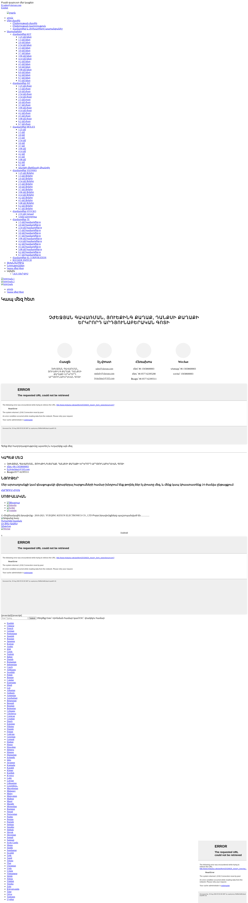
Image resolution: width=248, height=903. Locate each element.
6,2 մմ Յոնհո (25, 206)
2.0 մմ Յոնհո (25, 178)
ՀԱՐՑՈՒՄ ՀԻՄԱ (10, 490)
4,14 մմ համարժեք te (30, 241)
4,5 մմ (21, 157)
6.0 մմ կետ (24, 72)
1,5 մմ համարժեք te (29, 222)
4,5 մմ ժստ (24, 116)
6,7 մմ (21, 165)
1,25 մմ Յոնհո (26, 173)
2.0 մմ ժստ (24, 91)
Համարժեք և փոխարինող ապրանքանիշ (38, 29)
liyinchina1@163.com (104, 378)
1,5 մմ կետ (24, 39)
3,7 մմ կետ (24, 53)
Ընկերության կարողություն (29, 26)
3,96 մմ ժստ (25, 108)
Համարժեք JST (21, 83)
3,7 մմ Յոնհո (25, 189)
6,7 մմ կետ (24, 78)
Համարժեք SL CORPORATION (29, 257)
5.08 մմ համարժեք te (30, 249)
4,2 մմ (21, 154)
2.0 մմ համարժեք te (29, 225)
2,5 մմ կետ (24, 48)
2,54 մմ (22, 140)
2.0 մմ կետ (24, 42)
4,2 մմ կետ (24, 61)
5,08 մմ (22, 159)
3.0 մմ (21, 143)
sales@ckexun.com (104, 368)
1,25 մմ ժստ (25, 86)
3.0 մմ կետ (24, 50)
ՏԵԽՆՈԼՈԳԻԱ (15, 263)
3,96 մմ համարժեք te (30, 238)
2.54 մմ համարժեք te (30, 227)
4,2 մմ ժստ (24, 113)
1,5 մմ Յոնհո (25, 176)
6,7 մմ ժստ (24, 124)
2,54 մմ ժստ (25, 94)
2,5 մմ (21, 137)
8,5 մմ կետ (24, 80)
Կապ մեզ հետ (15, 268)
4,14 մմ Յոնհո (26, 195)
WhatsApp (6, 526)
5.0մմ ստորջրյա (27, 216)
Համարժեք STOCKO (24, 211)
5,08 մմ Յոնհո (26, 203)
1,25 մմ (22, 129)
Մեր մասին (13, 20)
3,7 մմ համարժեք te (29, 236)
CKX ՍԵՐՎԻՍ (20, 274)
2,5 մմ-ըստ (24, 99)
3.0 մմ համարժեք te (29, 233)
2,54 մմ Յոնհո (26, 181)
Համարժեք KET (22, 34)
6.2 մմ (21, 162)
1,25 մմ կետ (25, 37)
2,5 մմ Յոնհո (25, 184)
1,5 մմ (21, 132)
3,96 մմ (22, 148)
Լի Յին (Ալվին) (9, 523)
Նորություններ (15, 265)
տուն (10, 18)
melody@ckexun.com (104, 373)
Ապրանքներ (14, 31)
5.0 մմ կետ (24, 67)
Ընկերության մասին (25, 23)
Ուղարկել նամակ (11, 521)
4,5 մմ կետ (24, 64)
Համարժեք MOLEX (24, 127)
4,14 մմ (22, 151)
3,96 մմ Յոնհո (26, 192)
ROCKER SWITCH (22, 260)
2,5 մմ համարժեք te (29, 230)
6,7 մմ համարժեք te (29, 255)
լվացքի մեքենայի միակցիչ (34, 167)
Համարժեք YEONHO (25, 170)
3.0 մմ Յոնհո (25, 187)
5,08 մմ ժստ (25, 118)
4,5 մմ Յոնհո (25, 200)
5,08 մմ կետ (25, 69)
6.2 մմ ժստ (24, 121)
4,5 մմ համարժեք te (29, 246)
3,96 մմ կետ (25, 56)
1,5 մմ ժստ (24, 88)
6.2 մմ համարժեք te (29, 252)
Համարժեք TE (21, 219)
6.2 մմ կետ (24, 75)
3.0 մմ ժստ (24, 102)
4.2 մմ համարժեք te (29, 244)
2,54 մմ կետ (25, 45)
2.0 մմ (21, 135)
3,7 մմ (21, 146)
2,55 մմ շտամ (26, 214)
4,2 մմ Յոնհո (25, 197)
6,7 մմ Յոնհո (25, 208)
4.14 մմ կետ (25, 58)
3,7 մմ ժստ (24, 105)
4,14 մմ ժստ (25, 110)
